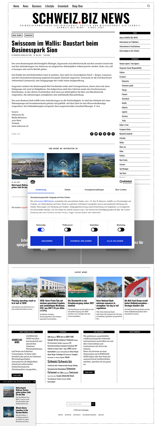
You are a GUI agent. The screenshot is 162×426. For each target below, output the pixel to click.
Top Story (123, 173)
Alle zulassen (115, 241)
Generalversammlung (54, 346)
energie (59, 343)
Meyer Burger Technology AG (56, 354)
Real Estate (17, 35)
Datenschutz (77, 415)
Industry (124, 107)
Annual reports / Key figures (129, 63)
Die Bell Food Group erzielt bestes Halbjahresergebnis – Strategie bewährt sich (137, 303)
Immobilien (56, 349)
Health (124, 103)
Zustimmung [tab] (41, 190)
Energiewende (65, 343)
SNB (61, 372)
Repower (62, 357)
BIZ (55, 337)
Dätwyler (76, 340)
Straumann (66, 373)
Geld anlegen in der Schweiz (129, 50)
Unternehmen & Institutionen (130, 46)
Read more (17, 375)
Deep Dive (77, 6)
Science (122, 164)
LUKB (69, 348)
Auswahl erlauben (81, 241)
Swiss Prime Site (52, 376)
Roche (67, 357)
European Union (125, 129)
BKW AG (63, 337)
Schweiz (53, 361)
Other (121, 151)
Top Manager (124, 168)
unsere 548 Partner (45, 201)
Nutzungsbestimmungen (89, 415)
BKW (58, 336)
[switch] (67, 230)
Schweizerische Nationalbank (57, 369)
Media (122, 142)
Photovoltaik (50, 357)
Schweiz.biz (65, 361)
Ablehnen (47, 241)
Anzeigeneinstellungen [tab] (94, 190)
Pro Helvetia (57, 357)
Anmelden (101, 415)
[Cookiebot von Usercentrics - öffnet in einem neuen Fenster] (121, 182)
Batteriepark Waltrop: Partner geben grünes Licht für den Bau (26, 186)
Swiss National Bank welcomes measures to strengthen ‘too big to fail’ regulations (107, 304)
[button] (93, 404)
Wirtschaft (64, 379)
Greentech (63, 6)
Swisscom (73, 372)
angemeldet (26, 207)
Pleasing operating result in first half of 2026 (24, 302)
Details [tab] (68, 190)
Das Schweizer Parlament (65, 339)
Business (36, 6)
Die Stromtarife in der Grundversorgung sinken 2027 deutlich (81, 303)
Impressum (68, 415)
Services (29, 35)
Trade (124, 120)
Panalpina (75, 354)
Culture (122, 72)
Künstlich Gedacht (126, 133)
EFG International (52, 343)
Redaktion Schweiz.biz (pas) (23, 55)
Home (16, 6)
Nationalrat (68, 354)
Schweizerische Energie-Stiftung (68, 365)
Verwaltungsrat (52, 379)
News (25, 6)
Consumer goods (127, 85)
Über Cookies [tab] (121, 190)
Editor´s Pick (124, 124)
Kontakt (60, 415)
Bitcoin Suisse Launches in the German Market (22, 410)
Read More (89, 372)
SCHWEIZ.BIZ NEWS (53, 365)
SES (58, 372)
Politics (122, 155)
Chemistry (125, 81)
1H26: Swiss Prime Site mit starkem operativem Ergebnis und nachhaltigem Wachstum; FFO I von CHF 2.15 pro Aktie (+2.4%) (52, 305)
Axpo (52, 336)
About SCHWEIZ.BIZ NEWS (129, 37)
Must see (123, 146)
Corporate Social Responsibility (130, 67)
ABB (49, 336)
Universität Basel (68, 375)
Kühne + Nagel (63, 349)
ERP (70, 343)
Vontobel (59, 379)
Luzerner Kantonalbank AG (62, 352)
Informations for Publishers (129, 42)
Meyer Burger (74, 351)
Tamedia (58, 375)
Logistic (124, 111)
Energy (124, 89)
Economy (123, 76)
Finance (124, 94)
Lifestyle (49, 6)
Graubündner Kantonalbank (67, 346)
